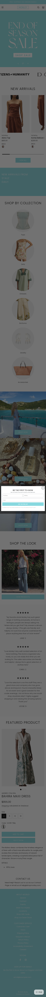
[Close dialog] (43, 487)
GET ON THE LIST (23, 504)
